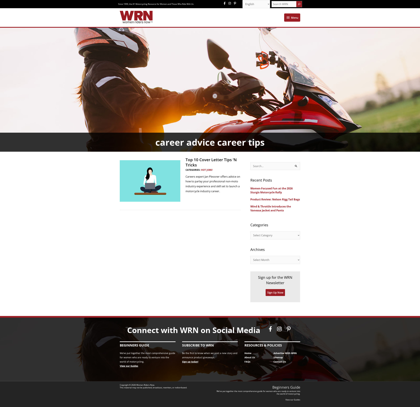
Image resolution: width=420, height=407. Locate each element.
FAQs (247, 361)
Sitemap (278, 357)
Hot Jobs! (207, 169)
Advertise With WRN (285, 353)
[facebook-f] (225, 3)
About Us (249, 357)
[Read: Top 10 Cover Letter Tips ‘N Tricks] (150, 181)
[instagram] (230, 3)
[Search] (299, 4)
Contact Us (279, 361)
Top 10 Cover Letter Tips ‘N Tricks (211, 162)
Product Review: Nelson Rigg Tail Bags (275, 199)
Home (247, 353)
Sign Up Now (275, 292)
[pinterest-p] (235, 3)
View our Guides (129, 365)
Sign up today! (190, 361)
